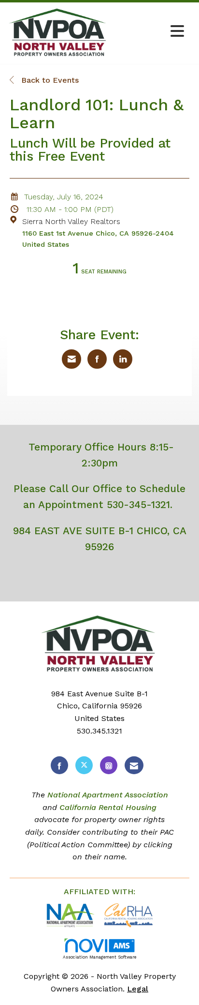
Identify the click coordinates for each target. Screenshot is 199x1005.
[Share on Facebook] (97, 359)
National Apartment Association (107, 794)
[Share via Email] (71, 359)
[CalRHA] (127, 914)
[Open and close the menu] (150, 32)
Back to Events (49, 80)
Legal (137, 988)
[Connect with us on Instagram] (108, 765)
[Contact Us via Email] (134, 765)
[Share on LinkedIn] (122, 359)
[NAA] (71, 914)
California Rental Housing (107, 807)
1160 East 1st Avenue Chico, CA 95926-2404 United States (98, 238)
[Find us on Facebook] (59, 765)
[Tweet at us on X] (84, 765)
